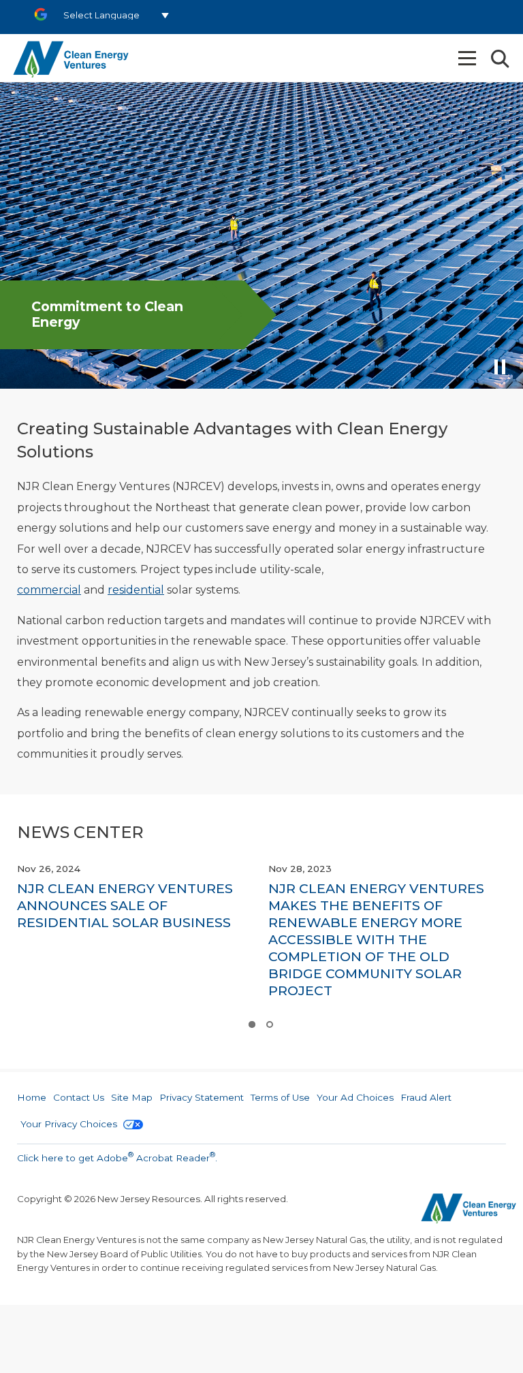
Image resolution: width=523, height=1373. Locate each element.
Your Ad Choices (355, 1097)
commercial (49, 589)
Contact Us (78, 1097)
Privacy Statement (201, 1097)
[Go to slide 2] (269, 1024)
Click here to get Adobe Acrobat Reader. (117, 1156)
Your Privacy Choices (70, 1123)
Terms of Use (280, 1097)
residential (136, 589)
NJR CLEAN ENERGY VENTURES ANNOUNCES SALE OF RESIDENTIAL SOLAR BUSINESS (125, 905)
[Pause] (501, 371)
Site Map (132, 1097)
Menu (468, 58)
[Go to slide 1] (251, 1024)
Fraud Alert (425, 1097)
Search (499, 59)
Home (31, 1097)
